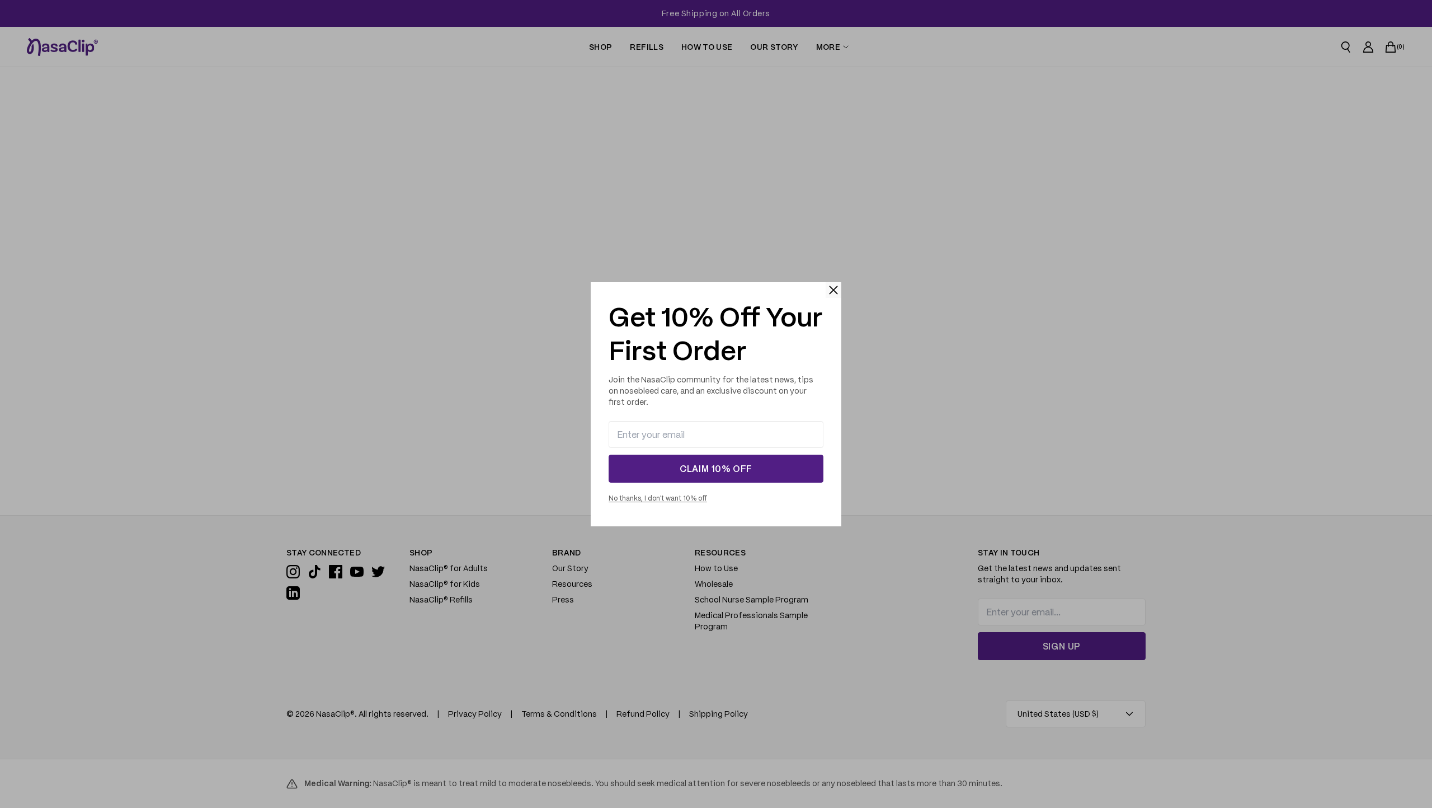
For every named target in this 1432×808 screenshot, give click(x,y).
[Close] (833, 290)
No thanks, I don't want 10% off (658, 498)
